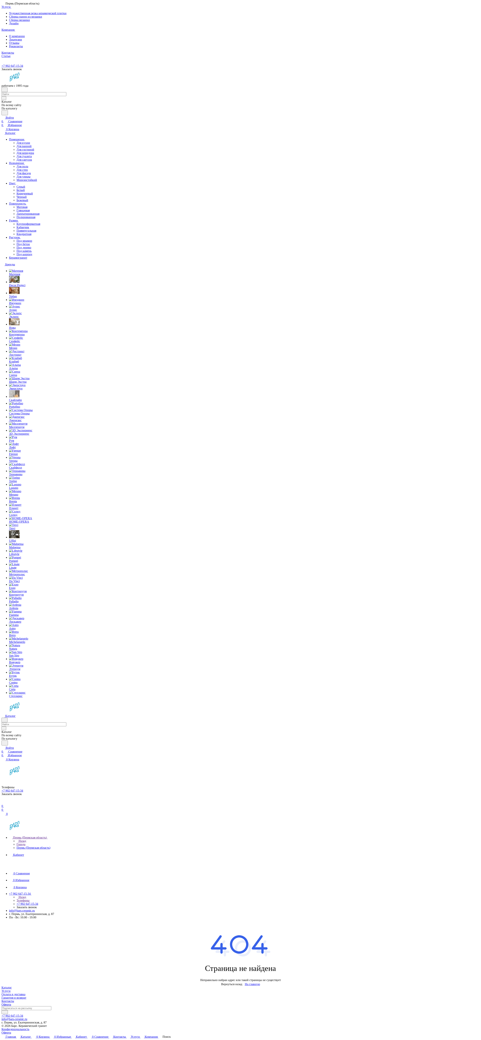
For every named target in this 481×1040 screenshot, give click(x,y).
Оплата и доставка (13, 994)
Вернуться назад (231, 984)
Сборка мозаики (19, 20)
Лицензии (15, 39)
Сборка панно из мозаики (25, 16)
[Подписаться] (5, 1012)
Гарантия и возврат (14, 997)
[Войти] (3, 802)
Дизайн (14, 23)
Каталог (7, 987)
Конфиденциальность (15, 1029)
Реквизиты (16, 46)
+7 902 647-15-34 (12, 65)
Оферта (6, 1004)
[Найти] (5, 112)
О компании (17, 36)
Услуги (6, 991)
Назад (22, 841)
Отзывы (14, 42)
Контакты (8, 1001)
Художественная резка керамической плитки (38, 13)
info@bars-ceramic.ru (22, 910)
